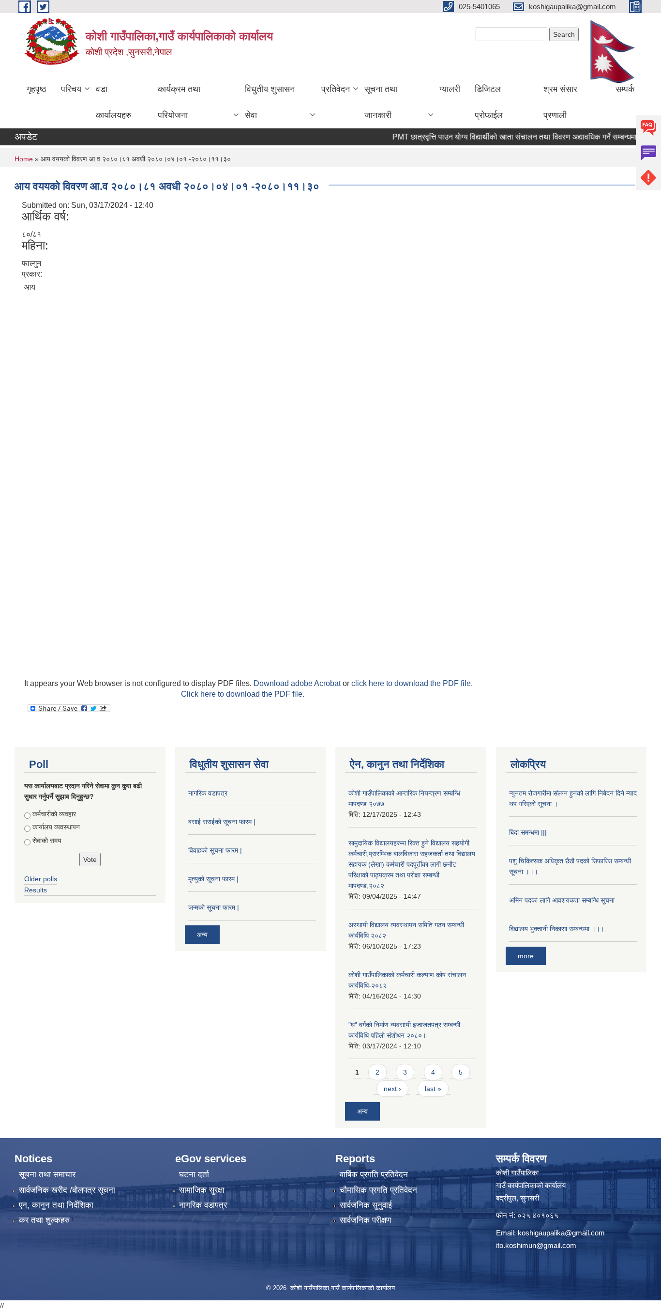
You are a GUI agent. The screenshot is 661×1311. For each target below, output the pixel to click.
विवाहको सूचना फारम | (215, 850)
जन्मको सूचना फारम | (213, 907)
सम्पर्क (625, 89)
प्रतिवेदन (335, 89)
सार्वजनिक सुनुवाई (366, 1205)
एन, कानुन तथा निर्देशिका (56, 1205)
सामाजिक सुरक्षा (202, 1190)
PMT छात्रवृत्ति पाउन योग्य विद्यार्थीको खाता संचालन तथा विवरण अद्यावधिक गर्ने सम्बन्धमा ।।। (507, 137)
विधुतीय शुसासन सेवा (270, 102)
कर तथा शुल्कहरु (44, 1220)
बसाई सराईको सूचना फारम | (221, 822)
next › (392, 1088)
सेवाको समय (46, 840)
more (526, 956)
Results (35, 890)
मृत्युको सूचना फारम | (213, 879)
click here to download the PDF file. (412, 683)
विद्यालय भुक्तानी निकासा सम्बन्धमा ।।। (556, 929)
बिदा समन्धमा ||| (528, 832)
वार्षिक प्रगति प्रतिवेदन (374, 1174)
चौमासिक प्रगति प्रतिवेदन (378, 1190)
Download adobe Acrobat (298, 683)
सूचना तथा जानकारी (380, 102)
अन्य (202, 934)
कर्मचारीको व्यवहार (54, 814)
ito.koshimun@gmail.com (536, 1245)
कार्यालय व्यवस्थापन (56, 827)
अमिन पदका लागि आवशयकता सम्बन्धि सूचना (562, 900)
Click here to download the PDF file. (242, 694)
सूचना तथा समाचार (47, 1174)
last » (433, 1088)
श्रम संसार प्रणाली (560, 102)
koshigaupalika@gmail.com (561, 1233)
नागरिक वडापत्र (207, 793)
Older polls (40, 879)
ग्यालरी (449, 89)
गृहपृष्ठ (36, 89)
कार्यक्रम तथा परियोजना (179, 102)
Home (24, 159)
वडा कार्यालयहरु (113, 102)
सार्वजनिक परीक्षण (365, 1220)
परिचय (71, 89)
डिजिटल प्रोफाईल (489, 102)
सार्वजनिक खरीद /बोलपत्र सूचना (67, 1190)
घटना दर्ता (194, 1174)
